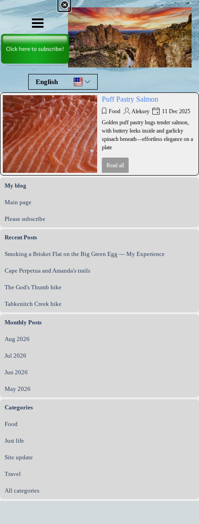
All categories (22, 490)
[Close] (64, 5)
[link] (34, 32)
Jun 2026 (16, 372)
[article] (99, 134)
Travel (13, 473)
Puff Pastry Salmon (130, 99)
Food (114, 111)
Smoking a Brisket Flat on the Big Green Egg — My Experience (85, 253)
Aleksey (140, 111)
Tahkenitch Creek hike (33, 303)
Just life (14, 440)
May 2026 (18, 388)
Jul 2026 (15, 355)
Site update (19, 457)
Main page (18, 202)
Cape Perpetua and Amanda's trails (47, 270)
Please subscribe (25, 218)
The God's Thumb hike (33, 287)
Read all (115, 165)
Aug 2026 (17, 338)
